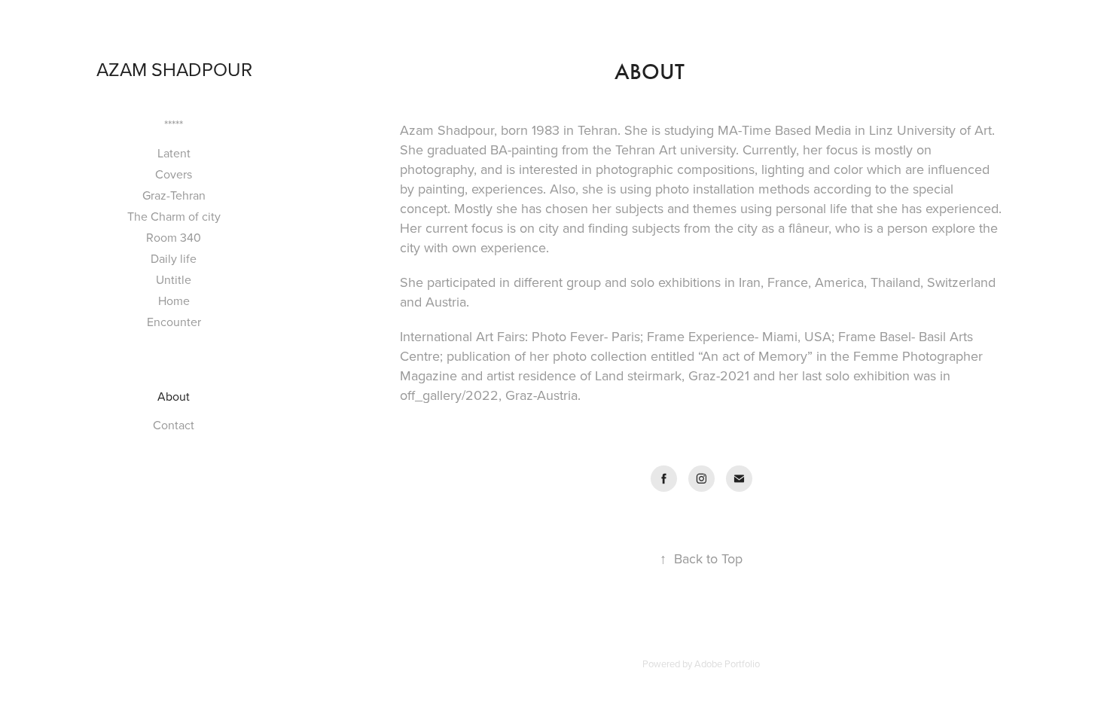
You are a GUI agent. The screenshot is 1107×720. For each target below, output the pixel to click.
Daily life (174, 258)
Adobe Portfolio (727, 663)
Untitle (173, 279)
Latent (174, 153)
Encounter (174, 321)
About (173, 396)
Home (174, 300)
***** (173, 124)
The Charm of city (174, 216)
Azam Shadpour (174, 69)
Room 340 (173, 237)
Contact (173, 424)
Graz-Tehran (174, 195)
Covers (173, 174)
